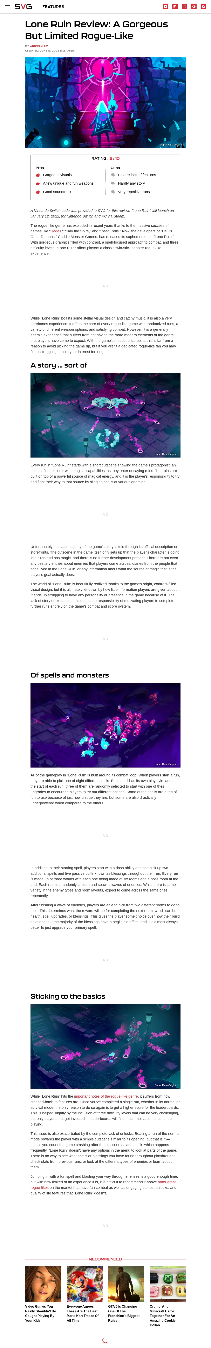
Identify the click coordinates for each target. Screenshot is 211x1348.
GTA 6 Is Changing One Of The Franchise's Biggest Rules (123, 1313)
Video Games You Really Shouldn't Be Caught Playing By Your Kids (40, 1313)
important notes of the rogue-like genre (106, 1096)
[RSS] (203, 8)
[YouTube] (165, 8)
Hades (55, 231)
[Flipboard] (175, 8)
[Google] (194, 8)
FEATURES (53, 6)
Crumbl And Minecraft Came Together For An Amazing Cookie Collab (163, 1316)
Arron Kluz (39, 46)
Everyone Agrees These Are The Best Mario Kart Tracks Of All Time (82, 1313)
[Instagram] (184, 8)
